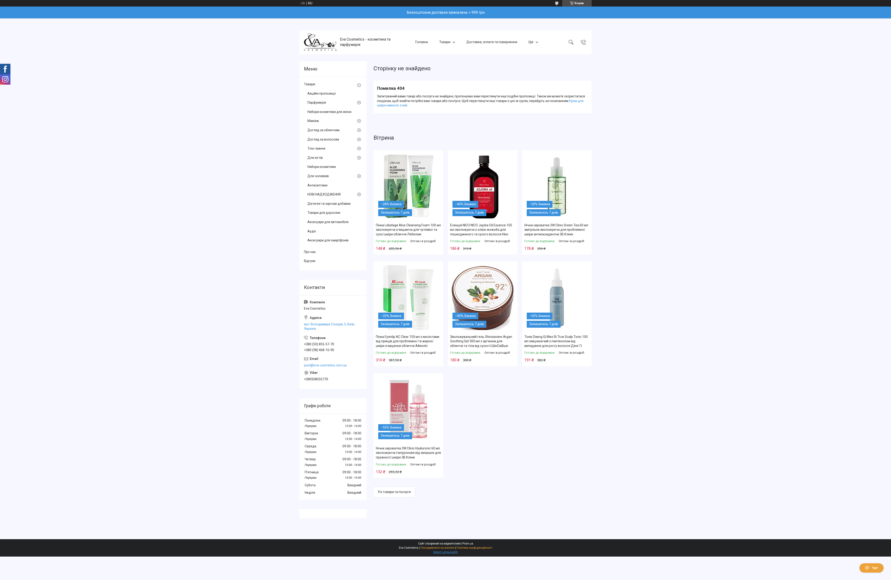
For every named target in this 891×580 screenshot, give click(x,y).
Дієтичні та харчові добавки (329, 203)
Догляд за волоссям (323, 139)
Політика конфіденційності (474, 547)
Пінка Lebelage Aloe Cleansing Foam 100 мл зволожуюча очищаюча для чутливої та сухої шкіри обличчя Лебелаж (408, 229)
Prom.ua (467, 543)
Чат (875, 568)
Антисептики (317, 185)
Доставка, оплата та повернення (491, 42)
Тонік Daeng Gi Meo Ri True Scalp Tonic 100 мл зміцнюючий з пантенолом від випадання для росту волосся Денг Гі (556, 341)
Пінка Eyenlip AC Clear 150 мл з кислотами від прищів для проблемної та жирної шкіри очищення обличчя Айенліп (407, 341)
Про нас (310, 252)
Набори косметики (321, 167)
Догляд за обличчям (323, 130)
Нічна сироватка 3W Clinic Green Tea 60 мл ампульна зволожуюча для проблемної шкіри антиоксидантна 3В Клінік (556, 229)
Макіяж (313, 121)
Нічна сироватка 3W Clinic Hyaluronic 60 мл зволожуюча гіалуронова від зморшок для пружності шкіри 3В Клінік (408, 452)
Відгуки (309, 261)
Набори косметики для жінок (329, 112)
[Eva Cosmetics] (320, 42)
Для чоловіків (318, 176)
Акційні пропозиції (321, 93)
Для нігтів (315, 158)
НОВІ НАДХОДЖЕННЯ (324, 194)
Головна (421, 42)
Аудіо (311, 231)
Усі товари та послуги (394, 492)
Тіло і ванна (316, 148)
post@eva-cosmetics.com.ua (325, 365)
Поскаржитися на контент (437, 547)
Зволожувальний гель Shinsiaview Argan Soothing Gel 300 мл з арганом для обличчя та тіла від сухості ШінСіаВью (481, 341)
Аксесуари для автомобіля (328, 222)
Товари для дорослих (323, 213)
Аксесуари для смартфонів (328, 240)
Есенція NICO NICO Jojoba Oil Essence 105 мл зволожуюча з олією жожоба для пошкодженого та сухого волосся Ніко (481, 229)
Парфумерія (316, 102)
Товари (444, 42)
